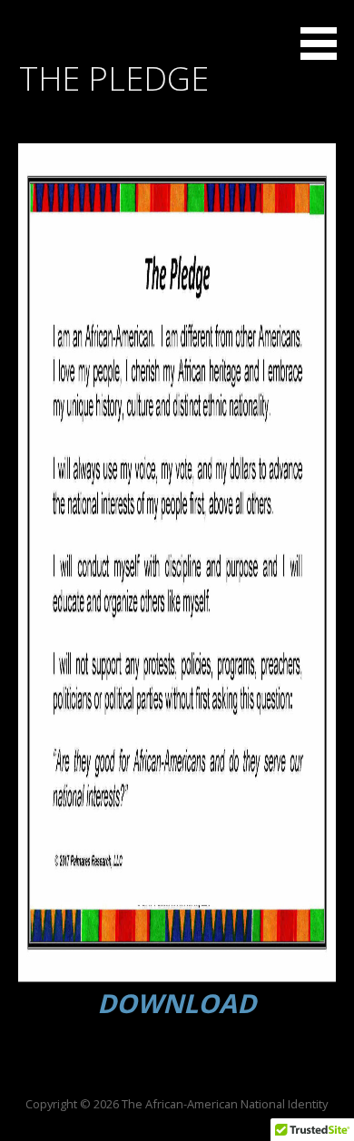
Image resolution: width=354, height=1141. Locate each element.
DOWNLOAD (176, 1002)
